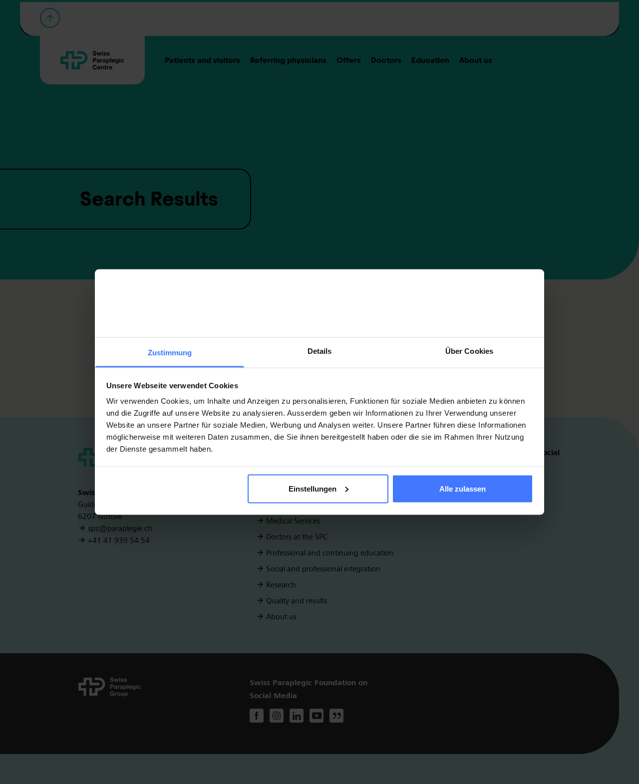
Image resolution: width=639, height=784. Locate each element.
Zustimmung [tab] (170, 352)
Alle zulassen (462, 488)
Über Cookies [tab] (469, 351)
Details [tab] (320, 351)
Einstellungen (312, 488)
